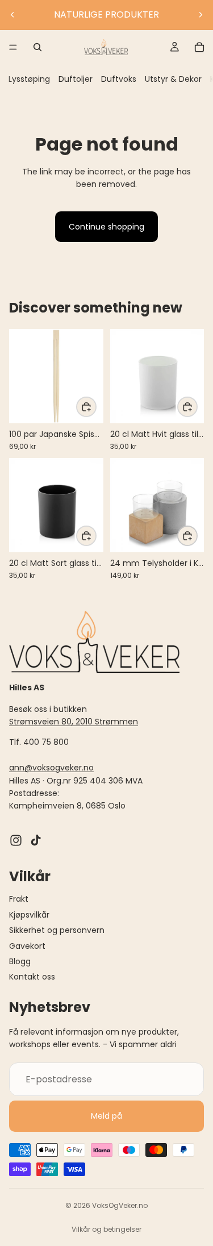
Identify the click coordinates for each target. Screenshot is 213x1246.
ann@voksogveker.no (51, 767)
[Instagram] (16, 840)
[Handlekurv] (199, 47)
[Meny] (13, 47)
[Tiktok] (36, 840)
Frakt (18, 899)
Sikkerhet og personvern (57, 930)
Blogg (20, 961)
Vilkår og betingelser (106, 1229)
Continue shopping (106, 226)
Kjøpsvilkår (29, 914)
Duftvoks (118, 79)
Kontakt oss (32, 977)
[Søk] (37, 47)
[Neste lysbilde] (200, 14)
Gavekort (27, 946)
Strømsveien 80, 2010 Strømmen (73, 721)
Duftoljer (76, 79)
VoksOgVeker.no (120, 1205)
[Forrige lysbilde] (12, 14)
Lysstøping (29, 79)
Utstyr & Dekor (173, 79)
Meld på (106, 1116)
